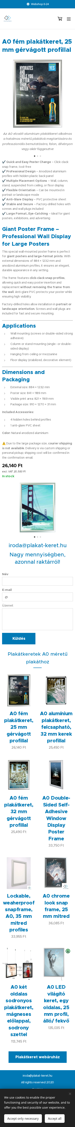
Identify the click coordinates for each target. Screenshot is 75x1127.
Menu (69, 19)
